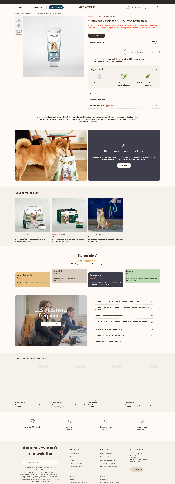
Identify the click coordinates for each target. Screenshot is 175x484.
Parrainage (73, 457)
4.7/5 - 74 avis (97, 16)
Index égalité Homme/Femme (109, 483)
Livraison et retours (76, 463)
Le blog (102, 476)
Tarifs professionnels (76, 473)
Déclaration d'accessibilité (78, 483)
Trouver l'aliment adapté (107, 463)
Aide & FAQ (73, 479)
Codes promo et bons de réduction (111, 473)
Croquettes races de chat (108, 470)
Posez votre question (51, 324)
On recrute (103, 479)
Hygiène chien (30, 13)
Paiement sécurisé (76, 466)
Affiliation (73, 476)
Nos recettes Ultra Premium (108, 460)
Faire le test (124, 165)
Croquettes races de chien (108, 466)
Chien (22, 13)
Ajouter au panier (33, 230)
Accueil (17, 13)
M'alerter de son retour (144, 52)
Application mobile (76, 470)
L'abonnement (74, 453)
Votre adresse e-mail (30, 462)
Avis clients (73, 460)
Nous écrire (138, 469)
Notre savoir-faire (105, 457)
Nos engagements (106, 453)
